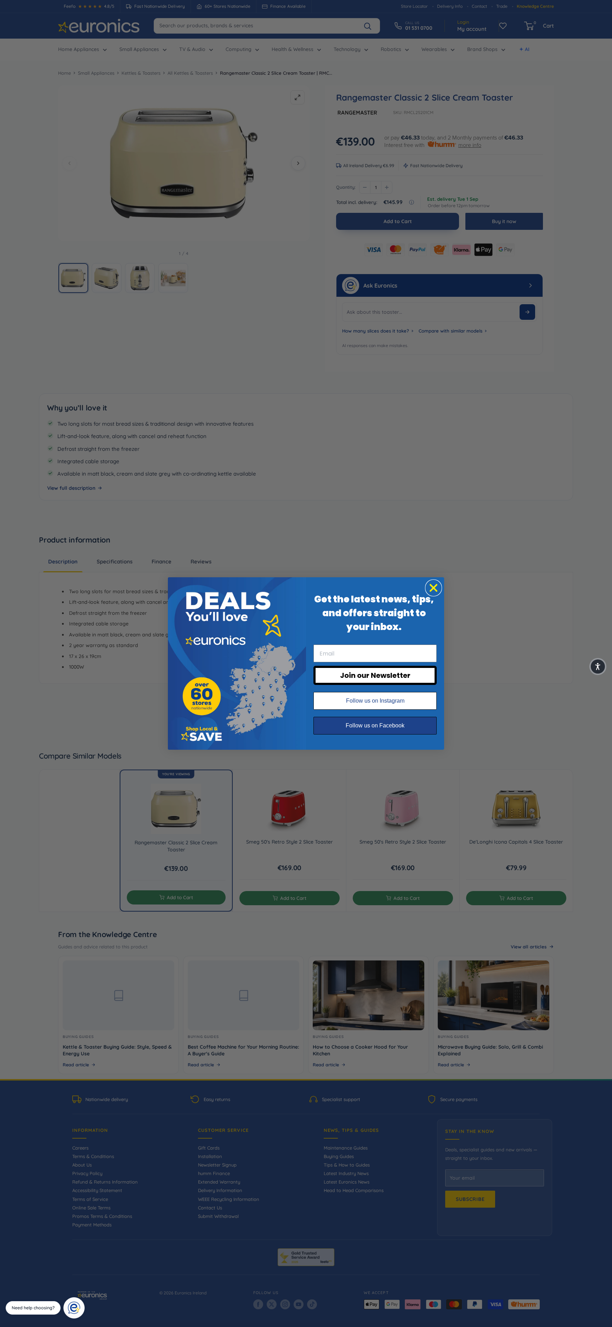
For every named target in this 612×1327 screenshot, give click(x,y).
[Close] (82, 1299)
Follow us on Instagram (375, 701)
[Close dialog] (433, 588)
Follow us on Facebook (375, 725)
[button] (597, 666)
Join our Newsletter (375, 675)
